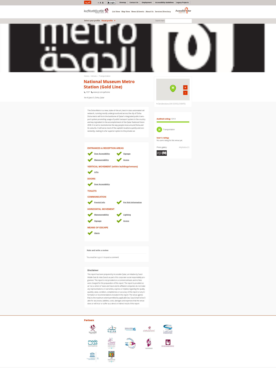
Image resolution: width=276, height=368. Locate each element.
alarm (97, 233)
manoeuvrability (101, 160)
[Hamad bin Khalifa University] (130, 329)
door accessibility (102, 154)
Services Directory (163, 11)
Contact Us (134, 2)
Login (112, 2)
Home (86, 76)
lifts (96, 172)
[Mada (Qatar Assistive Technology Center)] (92, 343)
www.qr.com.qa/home (101, 92)
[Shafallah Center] (111, 343)
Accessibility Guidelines (164, 2)
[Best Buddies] (111, 357)
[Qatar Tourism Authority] (111, 329)
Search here (160, 20)
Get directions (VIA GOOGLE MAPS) (172, 104)
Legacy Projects (182, 2)
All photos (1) (184, 147)
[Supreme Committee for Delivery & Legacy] (167, 329)
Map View (126, 11)
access (126, 160)
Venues (94, 76)
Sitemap (122, 2)
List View (116, 11)
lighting (127, 215)
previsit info (99, 202)
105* (88, 92)
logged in (100, 257)
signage (126, 154)
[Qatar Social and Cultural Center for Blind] (130, 343)
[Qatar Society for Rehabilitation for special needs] (167, 343)
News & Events (137, 11)
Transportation (104, 76)
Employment (147, 2)
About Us (150, 11)
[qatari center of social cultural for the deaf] (149, 343)
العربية (87, 2)
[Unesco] (92, 357)
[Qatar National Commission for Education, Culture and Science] (149, 329)
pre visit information (132, 202)
